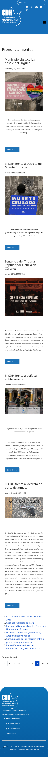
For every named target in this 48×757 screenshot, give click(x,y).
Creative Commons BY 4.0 (28, 749)
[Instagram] (27, 10)
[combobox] (31, 2)
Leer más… (12, 149)
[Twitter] (32, 7)
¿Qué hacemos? (13, 728)
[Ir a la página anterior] (9, 663)
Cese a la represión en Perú (20, 622)
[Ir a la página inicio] (5, 663)
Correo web (11, 733)
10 (42, 663)
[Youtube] (36, 7)
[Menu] (44, 22)
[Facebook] (27, 7)
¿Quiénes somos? (13, 723)
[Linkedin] (41, 7)
